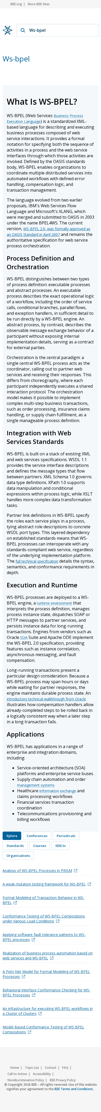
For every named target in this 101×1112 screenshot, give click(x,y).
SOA (23, 637)
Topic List (32, 1067)
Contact (50, 1067)
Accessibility (42, 1074)
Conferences (37, 835)
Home (14, 1067)
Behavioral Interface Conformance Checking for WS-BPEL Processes (46, 992)
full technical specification (37, 561)
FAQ (65, 1067)
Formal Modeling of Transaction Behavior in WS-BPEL (43, 900)
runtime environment (54, 603)
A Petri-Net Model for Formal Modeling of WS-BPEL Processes (46, 974)
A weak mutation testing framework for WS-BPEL (44, 884)
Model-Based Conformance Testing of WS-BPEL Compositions (43, 1029)
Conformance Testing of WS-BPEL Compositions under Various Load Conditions (44, 918)
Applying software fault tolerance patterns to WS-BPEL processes (44, 937)
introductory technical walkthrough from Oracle (46, 698)
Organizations (18, 855)
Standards (15, 845)
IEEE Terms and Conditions (74, 1089)
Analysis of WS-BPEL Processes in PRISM (37, 870)
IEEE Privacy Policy (63, 1080)
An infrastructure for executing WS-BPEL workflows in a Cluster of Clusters (48, 1011)
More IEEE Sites (39, 4)
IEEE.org (16, 4)
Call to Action (17, 1074)
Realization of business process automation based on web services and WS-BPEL (48, 955)
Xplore (11, 835)
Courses (39, 845)
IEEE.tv (60, 845)
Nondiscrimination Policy (26, 1080)
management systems (36, 785)
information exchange (57, 790)
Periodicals (66, 835)
